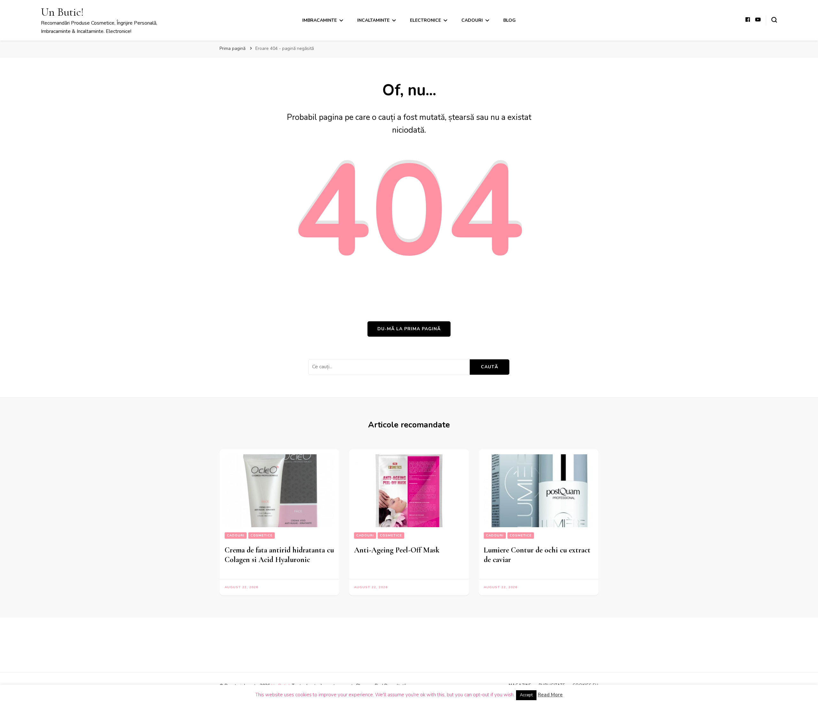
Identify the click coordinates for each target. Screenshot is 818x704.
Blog (509, 20)
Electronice (425, 20)
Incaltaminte (373, 20)
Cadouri (472, 20)
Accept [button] (526, 695)
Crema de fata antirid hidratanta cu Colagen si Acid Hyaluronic (279, 554)
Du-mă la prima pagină (409, 329)
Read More (550, 695)
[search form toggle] (774, 20)
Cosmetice (262, 535)
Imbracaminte (319, 20)
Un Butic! (62, 12)
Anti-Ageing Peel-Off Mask (396, 550)
